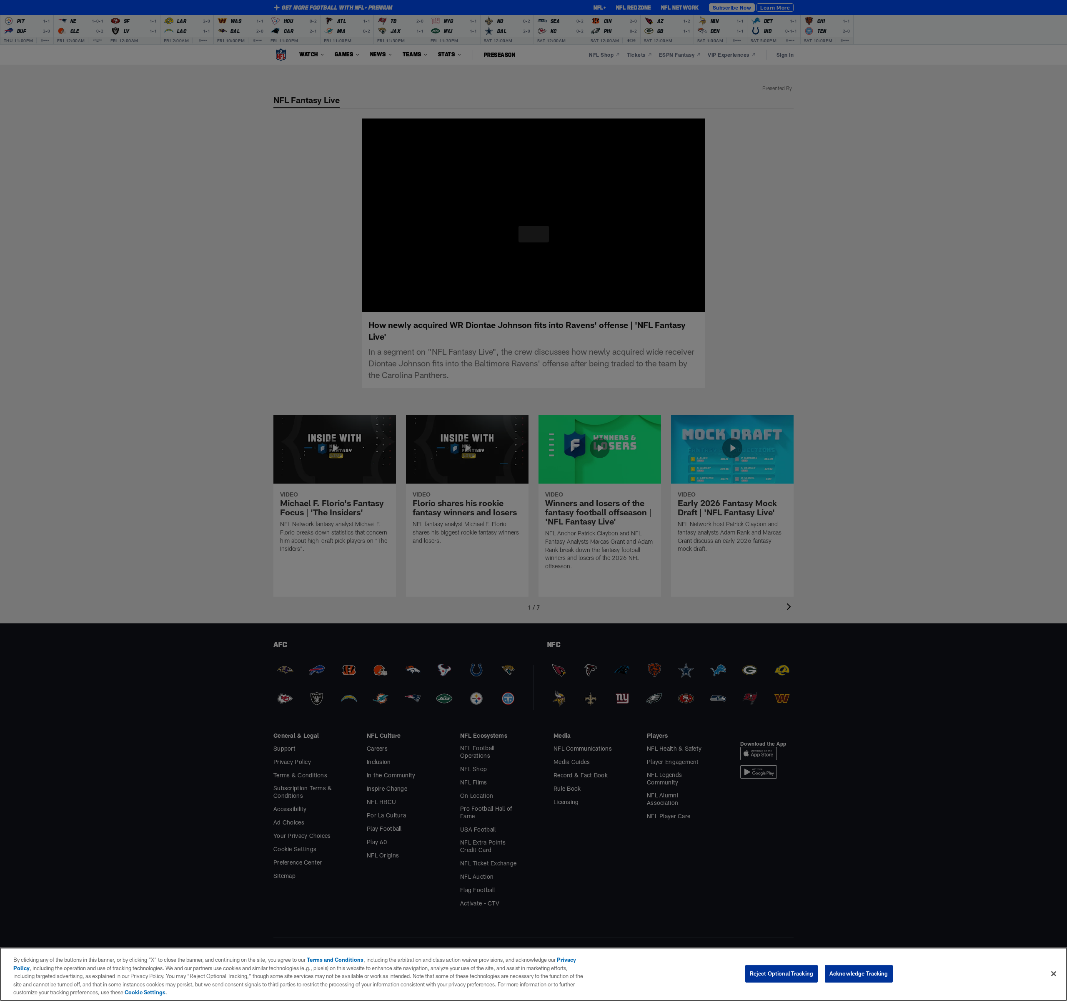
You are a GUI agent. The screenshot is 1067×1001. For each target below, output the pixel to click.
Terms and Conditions (331, 959)
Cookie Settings (55, 992)
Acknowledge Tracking (858, 973)
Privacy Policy (566, 959)
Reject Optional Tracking (781, 973)
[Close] (1053, 973)
